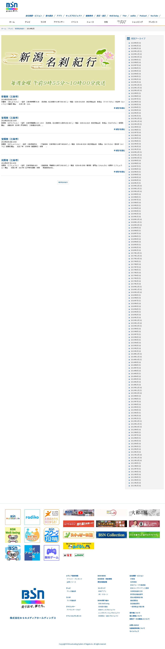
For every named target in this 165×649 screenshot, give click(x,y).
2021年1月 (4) (136, 149)
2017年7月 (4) (136, 267)
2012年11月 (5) (136, 424)
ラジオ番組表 (71, 600)
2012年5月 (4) (136, 441)
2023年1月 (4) (136, 82)
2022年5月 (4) (136, 104)
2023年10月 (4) (136, 57)
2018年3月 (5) (136, 245)
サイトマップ (134, 631)
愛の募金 (49, 15)
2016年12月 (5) (136, 287)
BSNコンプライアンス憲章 (139, 588)
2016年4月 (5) (136, 309)
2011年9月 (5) (136, 463)
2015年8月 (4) (136, 331)
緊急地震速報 (102, 582)
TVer (124, 15)
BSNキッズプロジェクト (106, 610)
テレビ (27, 22)
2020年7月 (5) (136, 166)
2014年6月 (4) (136, 371)
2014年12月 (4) (136, 354)
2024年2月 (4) (136, 46)
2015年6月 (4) (136, 337)
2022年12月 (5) (136, 85)
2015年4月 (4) (136, 343)
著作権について (135, 613)
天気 (106, 22)
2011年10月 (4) (136, 460)
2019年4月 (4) (136, 208)
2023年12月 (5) (136, 51)
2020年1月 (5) (136, 183)
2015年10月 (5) (136, 326)
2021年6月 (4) (136, 135)
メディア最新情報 (72, 576)
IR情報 (132, 579)
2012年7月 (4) (136, 435)
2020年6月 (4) (136, 169)
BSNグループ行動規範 (138, 585)
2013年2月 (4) (136, 415)
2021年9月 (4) (136, 127)
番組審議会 (134, 600)
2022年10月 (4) (136, 90)
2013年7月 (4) (136, 401)
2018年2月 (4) (136, 247)
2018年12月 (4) (136, 219)
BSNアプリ (102, 591)
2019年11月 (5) (136, 188)
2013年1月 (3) (136, 418)
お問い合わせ (134, 625)
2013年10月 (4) (136, 393)
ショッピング (137, 22)
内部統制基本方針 (136, 591)
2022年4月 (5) (136, 107)
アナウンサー (59, 22)
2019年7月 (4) (136, 200)
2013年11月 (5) (136, 390)
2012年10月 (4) (136, 427)
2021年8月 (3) (136, 130)
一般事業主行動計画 (137, 606)
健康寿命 (89, 15)
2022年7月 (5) (136, 99)
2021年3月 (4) (136, 144)
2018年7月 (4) (136, 233)
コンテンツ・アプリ (121, 22)
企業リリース (71, 582)
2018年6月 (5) (136, 236)
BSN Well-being (103, 603)
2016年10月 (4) (136, 292)
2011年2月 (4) (136, 483)
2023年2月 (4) (136, 79)
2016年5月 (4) (136, 306)
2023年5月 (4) (136, 71)
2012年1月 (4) (136, 452)
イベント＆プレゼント (73, 616)
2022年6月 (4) (136, 102)
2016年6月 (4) (136, 303)
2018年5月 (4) (136, 239)
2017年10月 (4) (136, 259)
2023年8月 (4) (136, 62)
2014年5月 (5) (136, 373)
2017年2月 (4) (136, 281)
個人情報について (136, 616)
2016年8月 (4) (136, 298)
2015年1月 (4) (136, 351)
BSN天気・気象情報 (105, 579)
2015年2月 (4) (136, 348)
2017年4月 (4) (136, 275)
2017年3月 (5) (136, 278)
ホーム (12, 22)
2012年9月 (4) (136, 430)
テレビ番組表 (71, 591)
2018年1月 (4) (136, 250)
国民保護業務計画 (136, 597)
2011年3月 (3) (136, 480)
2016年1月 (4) (136, 317)
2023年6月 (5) (136, 68)
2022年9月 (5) (136, 93)
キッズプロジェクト (74, 15)
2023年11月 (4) (136, 54)
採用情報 (133, 582)
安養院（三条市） (10, 96)
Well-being (114, 15)
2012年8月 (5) (136, 432)
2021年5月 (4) (136, 138)
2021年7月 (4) (136, 132)
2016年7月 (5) (136, 301)
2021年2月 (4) (136, 146)
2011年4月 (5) (136, 477)
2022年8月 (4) (136, 96)
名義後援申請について (137, 628)
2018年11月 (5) (136, 222)
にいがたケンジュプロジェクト (109, 613)
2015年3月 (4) (136, 345)
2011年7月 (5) (136, 469)
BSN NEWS (102, 576)
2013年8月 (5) (136, 399)
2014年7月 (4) (136, 368)
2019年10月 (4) (136, 191)
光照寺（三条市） (10, 160)
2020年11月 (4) (136, 155)
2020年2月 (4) (136, 180)
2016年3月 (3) (136, 312)
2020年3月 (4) (136, 177)
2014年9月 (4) (136, 362)
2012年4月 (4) (136, 444)
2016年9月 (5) (136, 295)
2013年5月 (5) (136, 407)
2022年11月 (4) (136, 88)
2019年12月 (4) (136, 186)
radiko (133, 15)
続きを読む (120, 108)
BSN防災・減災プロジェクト (108, 616)
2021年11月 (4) (136, 121)
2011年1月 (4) (136, 486)
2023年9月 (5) (136, 60)
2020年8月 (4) (136, 163)
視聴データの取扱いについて (140, 619)
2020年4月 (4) (136, 174)
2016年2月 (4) (136, 315)
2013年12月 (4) (136, 387)
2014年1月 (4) (136, 385)
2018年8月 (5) (136, 230)
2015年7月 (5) (136, 334)
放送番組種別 (135, 603)
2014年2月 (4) (136, 382)
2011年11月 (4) (136, 458)
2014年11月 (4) (136, 357)
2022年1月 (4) (136, 116)
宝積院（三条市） (10, 139)
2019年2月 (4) (136, 214)
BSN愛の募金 (103, 606)
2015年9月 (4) (136, 329)
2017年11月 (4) (136, 256)
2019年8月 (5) (136, 197)
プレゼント (153, 22)
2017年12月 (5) (136, 253)
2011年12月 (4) (136, 455)
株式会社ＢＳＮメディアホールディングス (33, 617)
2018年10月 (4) (136, 225)
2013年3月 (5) (136, 413)
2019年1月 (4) (136, 216)
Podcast (143, 15)
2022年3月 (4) (136, 110)
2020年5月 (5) (136, 172)
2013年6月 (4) (136, 404)
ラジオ (43, 22)
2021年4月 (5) (136, 141)
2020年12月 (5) (136, 152)
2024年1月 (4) (136, 48)
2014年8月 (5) (136, 365)
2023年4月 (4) (136, 74)
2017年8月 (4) (136, 264)
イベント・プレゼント (74, 579)
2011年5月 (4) (136, 474)
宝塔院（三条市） (10, 117)
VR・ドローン (103, 594)
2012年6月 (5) (136, 438)
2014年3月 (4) (136, 379)
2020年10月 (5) (136, 158)
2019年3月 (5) (136, 211)
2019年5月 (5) (136, 205)
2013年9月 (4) (136, 396)
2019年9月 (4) (136, 194)
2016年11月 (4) (136, 289)
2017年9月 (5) (136, 261)
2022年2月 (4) (136, 113)
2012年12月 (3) (136, 421)
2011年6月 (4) (136, 472)
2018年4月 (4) (136, 242)
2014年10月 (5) (136, 359)
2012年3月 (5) (136, 446)
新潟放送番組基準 (136, 594)
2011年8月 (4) (136, 466)
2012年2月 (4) (136, 449)
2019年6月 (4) (136, 202)
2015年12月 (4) (136, 320)
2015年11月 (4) (136, 323)
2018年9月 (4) (136, 228)
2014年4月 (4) (136, 376)
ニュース (90, 22)
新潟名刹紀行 (19, 28)
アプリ (59, 15)
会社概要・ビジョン (34, 15)
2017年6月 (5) (136, 270)
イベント (74, 22)
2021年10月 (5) (136, 124)
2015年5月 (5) (136, 340)
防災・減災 (101, 15)
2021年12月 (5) (136, 118)
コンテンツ (101, 588)
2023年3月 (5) (136, 76)
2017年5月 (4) (136, 273)
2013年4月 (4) (136, 410)
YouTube (154, 15)
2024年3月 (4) (136, 43)
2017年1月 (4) (136, 284)
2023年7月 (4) (136, 65)
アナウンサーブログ (74, 610)
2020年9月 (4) (136, 160)
